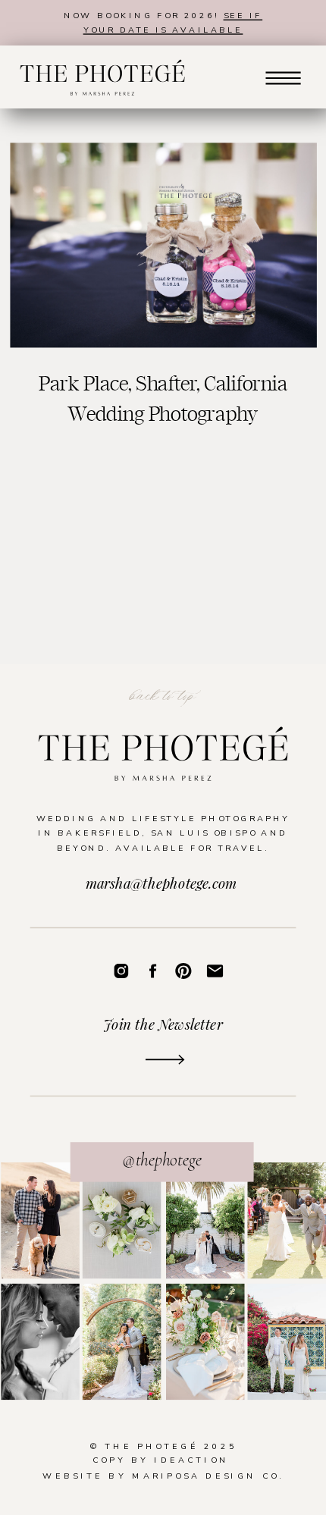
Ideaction (191, 1460)
